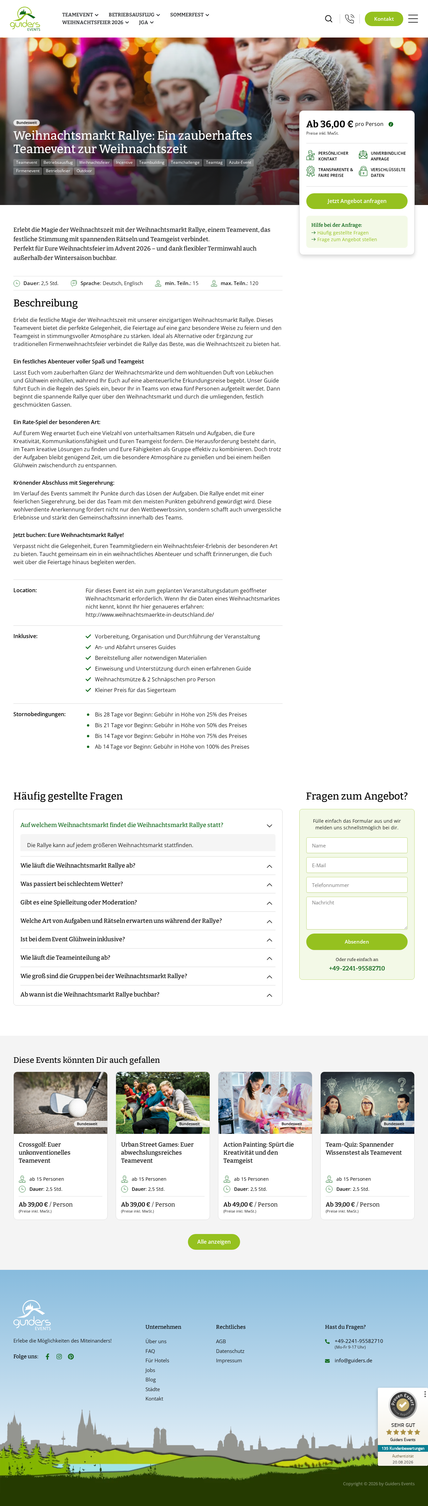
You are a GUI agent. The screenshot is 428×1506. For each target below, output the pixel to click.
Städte (152, 1389)
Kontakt (154, 1398)
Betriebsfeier (58, 171)
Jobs (150, 1370)
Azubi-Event (240, 162)
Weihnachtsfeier (94, 162)
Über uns (156, 1341)
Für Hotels (157, 1360)
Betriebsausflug (58, 162)
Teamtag (214, 162)
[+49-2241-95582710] (327, 1341)
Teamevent (26, 162)
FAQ (150, 1351)
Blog (150, 1379)
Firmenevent (27, 171)
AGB (221, 1341)
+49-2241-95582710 (359, 1341)
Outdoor (84, 171)
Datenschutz (230, 1351)
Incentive (124, 162)
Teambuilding (152, 162)
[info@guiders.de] (327, 1361)
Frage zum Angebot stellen (347, 239)
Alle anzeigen (214, 1241)
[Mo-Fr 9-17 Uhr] (349, 18)
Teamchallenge (185, 162)
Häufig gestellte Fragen (343, 232)
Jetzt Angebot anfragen (357, 201)
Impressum (229, 1360)
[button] (24, 1146)
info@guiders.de (354, 1360)
